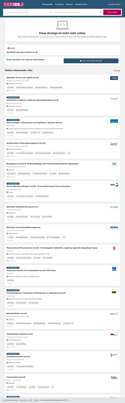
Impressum (24, 400)
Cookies (36, 400)
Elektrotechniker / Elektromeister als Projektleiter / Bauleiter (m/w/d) (34, 123)
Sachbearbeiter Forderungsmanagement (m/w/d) (26, 143)
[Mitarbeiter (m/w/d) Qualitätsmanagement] (62, 233)
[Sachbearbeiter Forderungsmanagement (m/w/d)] (62, 149)
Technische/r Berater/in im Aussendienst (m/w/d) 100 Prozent (31, 270)
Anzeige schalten (114, 4)
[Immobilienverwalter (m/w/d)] (62, 361)
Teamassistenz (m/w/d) (16, 377)
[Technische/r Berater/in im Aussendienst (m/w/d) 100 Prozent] (62, 275)
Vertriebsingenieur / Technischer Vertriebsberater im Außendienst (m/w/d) (36, 293)
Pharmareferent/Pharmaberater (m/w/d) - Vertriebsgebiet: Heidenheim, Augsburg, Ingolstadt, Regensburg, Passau (52, 248)
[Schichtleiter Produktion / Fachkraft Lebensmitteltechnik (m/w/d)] (62, 105)
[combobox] (26, 12)
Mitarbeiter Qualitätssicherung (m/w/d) (22, 207)
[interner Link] (13, 4)
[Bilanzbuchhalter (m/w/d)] (62, 319)
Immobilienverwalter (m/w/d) (18, 357)
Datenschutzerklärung (10, 400)
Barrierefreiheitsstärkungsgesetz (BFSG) (54, 400)
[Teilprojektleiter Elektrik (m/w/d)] (62, 340)
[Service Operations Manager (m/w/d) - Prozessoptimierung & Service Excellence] (62, 191)
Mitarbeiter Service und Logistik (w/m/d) (23, 78)
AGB (30, 400)
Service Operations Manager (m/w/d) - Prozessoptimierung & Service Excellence (38, 186)
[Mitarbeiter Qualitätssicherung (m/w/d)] (62, 213)
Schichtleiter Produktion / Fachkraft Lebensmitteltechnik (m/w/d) (32, 100)
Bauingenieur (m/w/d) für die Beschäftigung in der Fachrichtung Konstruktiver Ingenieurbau (43, 164)
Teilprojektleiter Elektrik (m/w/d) (20, 334)
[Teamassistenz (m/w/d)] (62, 383)
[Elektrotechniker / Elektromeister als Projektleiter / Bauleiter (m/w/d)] (62, 127)
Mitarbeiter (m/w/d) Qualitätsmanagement (23, 227)
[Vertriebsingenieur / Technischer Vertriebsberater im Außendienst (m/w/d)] (62, 298)
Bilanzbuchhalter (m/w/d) (17, 313)
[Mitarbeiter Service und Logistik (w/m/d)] (62, 83)
